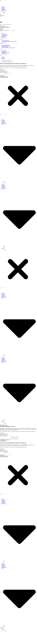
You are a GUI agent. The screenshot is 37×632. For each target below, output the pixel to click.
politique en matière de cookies (18, 30)
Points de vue (4, 9)
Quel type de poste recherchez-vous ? (5, 439)
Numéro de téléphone (3, 72)
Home (3, 6)
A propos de (3, 7)
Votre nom (1, 69)
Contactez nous (2, 15)
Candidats (3, 186)
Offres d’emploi (4, 10)
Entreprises (3, 8)
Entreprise (1, 70)
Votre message (2, 75)
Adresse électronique (3, 71)
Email (1, 28)
